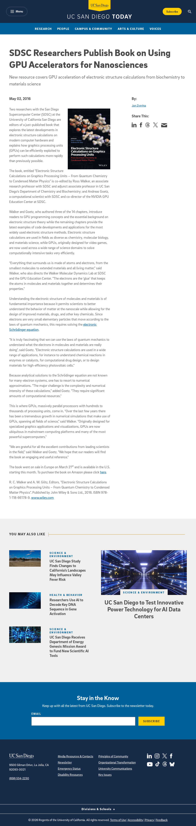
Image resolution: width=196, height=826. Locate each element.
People (63, 29)
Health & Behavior (66, 594)
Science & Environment (144, 592)
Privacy (149, 820)
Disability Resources (70, 775)
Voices (155, 29)
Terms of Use (118, 820)
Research (43, 29)
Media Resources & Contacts (75, 756)
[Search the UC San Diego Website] (189, 11)
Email (36, 713)
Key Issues (105, 775)
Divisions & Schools (97, 809)
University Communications (115, 768)
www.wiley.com (42, 498)
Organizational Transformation (117, 762)
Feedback (162, 820)
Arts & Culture (131, 29)
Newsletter (65, 762)
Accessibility (135, 820)
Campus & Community (93, 29)
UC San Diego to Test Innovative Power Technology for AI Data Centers (144, 609)
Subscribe (172, 11)
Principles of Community (113, 756)
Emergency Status (69, 768)
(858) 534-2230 (19, 778)
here (103, 472)
